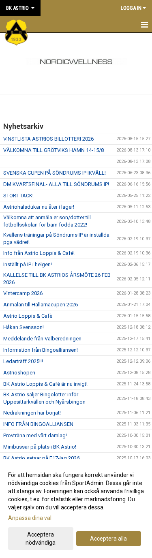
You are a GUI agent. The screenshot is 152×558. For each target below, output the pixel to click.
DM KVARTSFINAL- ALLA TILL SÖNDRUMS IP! (56, 184)
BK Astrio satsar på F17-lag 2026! (42, 458)
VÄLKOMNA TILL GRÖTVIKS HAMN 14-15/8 (53, 150)
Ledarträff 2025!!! (23, 361)
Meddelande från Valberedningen (42, 339)
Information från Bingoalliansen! (40, 350)
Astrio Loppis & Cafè (27, 316)
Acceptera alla (108, 538)
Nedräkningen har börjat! (32, 413)
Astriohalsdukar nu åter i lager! (38, 207)
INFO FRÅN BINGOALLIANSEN (38, 424)
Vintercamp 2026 (23, 293)
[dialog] (76, 508)
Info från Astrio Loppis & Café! (39, 253)
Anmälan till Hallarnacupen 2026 (40, 304)
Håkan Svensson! (23, 327)
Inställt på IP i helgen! (27, 264)
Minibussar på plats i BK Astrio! (39, 447)
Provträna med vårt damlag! (35, 435)
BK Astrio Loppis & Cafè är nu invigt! (45, 384)
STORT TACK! (18, 195)
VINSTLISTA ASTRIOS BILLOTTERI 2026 (48, 139)
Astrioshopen (19, 373)
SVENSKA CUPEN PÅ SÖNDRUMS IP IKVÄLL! (54, 173)
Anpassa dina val (29, 518)
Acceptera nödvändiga (41, 538)
